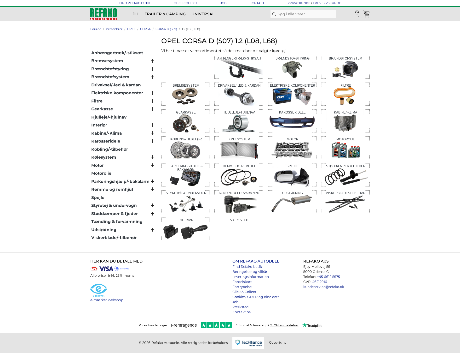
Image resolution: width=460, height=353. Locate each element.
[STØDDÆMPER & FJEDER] (345, 174)
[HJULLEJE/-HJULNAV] (238, 120)
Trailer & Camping (165, 14)
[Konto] (357, 14)
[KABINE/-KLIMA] (345, 120)
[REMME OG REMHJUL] (238, 174)
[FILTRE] (345, 93)
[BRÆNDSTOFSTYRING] (292, 67)
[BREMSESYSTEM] (185, 93)
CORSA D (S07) (166, 29)
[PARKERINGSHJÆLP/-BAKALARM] (185, 174)
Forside (95, 29)
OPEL (131, 29)
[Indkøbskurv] (366, 14)
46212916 (319, 282)
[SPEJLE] (292, 174)
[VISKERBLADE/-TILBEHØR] (345, 201)
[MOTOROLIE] (345, 147)
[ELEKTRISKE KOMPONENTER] (292, 93)
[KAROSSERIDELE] (292, 120)
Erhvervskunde (327, 3)
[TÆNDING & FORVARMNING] (238, 201)
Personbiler (114, 29)
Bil (135, 14)
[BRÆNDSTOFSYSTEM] (345, 67)
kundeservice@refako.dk (323, 287)
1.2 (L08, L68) (191, 29)
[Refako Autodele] (103, 14)
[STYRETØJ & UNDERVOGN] (185, 201)
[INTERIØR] (185, 228)
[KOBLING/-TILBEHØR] (185, 147)
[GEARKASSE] (185, 120)
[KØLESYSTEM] (238, 147)
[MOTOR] (292, 147)
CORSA (145, 29)
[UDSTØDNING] (292, 201)
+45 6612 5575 (328, 277)
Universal (203, 14)
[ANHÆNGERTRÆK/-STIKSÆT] (238, 67)
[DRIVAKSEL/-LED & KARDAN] (238, 93)
